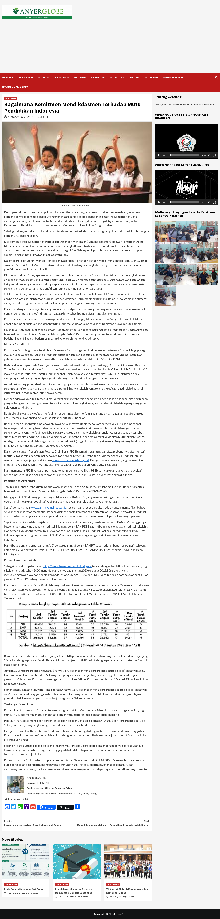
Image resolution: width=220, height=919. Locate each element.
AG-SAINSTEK (25, 77)
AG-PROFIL (80, 77)
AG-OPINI (134, 77)
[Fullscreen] (214, 155)
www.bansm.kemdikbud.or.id (48, 507)
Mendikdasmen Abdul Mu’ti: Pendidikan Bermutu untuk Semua (113, 823)
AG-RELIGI (44, 77)
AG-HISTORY (98, 77)
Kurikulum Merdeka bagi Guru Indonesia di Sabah (32, 823)
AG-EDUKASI (117, 77)
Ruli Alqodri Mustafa (28, 893)
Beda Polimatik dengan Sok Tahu (23, 889)
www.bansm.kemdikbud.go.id (70, 460)
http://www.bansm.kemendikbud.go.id (67, 566)
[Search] (216, 77)
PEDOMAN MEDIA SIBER (15, 87)
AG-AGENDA (62, 77)
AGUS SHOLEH (41, 117)
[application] (186, 141)
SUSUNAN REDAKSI (173, 77)
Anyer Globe (128, 896)
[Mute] (209, 155)
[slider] (184, 155)
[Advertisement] (110, 48)
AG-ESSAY (7, 77)
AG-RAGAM (151, 77)
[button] (186, 141)
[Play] (159, 155)
